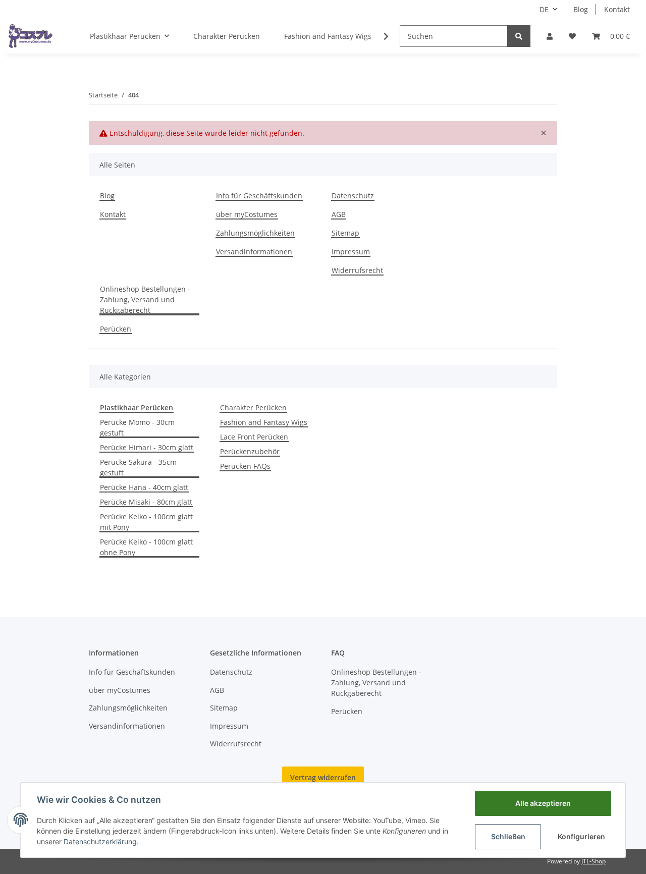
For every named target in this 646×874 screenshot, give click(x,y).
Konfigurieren (581, 836)
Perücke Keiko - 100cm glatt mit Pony (146, 522)
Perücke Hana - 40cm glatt (144, 487)
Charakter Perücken (253, 407)
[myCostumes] (30, 36)
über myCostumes (247, 214)
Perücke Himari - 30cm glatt (146, 447)
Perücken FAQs (245, 466)
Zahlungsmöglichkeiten (255, 233)
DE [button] (544, 9)
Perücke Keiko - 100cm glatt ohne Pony (146, 547)
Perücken (115, 329)
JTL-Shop (593, 861)
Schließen (508, 836)
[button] (550, 36)
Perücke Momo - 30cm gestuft (137, 427)
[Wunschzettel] (572, 36)
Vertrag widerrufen (323, 777)
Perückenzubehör (250, 451)
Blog (580, 9)
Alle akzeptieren (543, 803)
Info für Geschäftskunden (259, 195)
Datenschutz (353, 195)
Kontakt (617, 9)
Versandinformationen (254, 251)
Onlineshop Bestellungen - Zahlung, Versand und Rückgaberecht (145, 299)
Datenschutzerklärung (100, 841)
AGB (339, 214)
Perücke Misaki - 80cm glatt (146, 502)
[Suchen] (518, 36)
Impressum (351, 251)
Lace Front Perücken (254, 437)
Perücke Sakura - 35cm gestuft (138, 467)
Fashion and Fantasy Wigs (263, 422)
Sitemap (345, 233)
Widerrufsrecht (357, 270)
